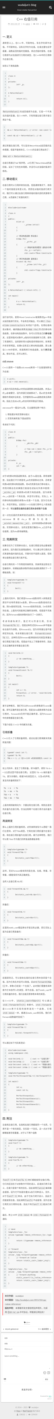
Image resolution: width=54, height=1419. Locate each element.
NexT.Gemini (27, 1411)
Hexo (18, 1411)
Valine (50, 1396)
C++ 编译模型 (43, 1329)
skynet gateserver (12, 1329)
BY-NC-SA (14, 1312)
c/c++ (28, 1322)
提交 (46, 1379)
